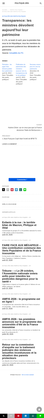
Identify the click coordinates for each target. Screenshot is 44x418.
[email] (11, 416)
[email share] (7, 189)
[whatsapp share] (20, 189)
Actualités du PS (16, 53)
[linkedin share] (16, 189)
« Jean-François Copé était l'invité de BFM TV (19, 139)
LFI (30, 217)
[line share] (24, 189)
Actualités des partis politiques (14, 11)
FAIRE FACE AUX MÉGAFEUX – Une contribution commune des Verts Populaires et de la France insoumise (21, 249)
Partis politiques (16, 9)
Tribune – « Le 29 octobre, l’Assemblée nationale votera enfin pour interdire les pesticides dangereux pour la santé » (20, 276)
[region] (22, 105)
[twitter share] (3, 189)
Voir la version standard (28, 374)
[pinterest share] (12, 189)
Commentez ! (22, 180)
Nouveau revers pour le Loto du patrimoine (35, 67)
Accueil (5, 9)
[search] (40, 3)
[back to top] (39, 409)
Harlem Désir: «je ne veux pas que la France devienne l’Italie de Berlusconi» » (25, 128)
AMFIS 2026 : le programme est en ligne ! (21, 300)
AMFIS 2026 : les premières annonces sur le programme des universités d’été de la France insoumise (22, 323)
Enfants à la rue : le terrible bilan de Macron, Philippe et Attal (19, 225)
